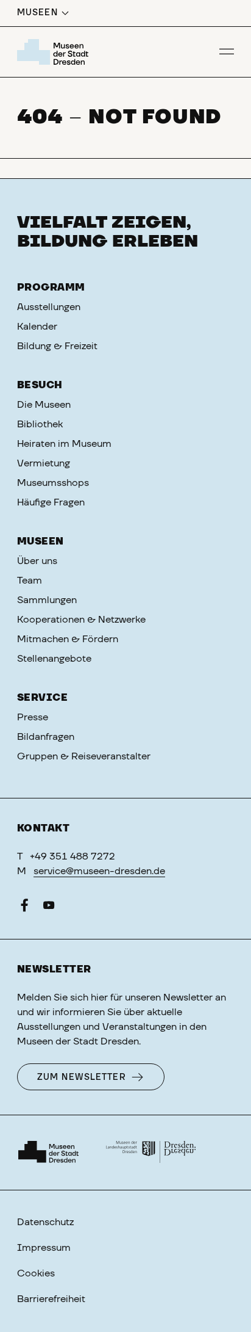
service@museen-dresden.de (99, 871)
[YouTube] (48, 908)
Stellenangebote (54, 659)
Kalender (37, 326)
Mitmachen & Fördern (67, 639)
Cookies (36, 1273)
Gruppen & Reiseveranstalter (83, 756)
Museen (40, 541)
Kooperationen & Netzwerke (81, 619)
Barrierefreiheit (51, 1299)
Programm (51, 287)
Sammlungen (47, 600)
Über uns (37, 561)
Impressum (44, 1248)
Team (29, 580)
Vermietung (43, 463)
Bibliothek (40, 424)
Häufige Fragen (51, 502)
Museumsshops (53, 483)
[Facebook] (24, 908)
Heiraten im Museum (64, 444)
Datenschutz (45, 1222)
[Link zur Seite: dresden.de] (151, 1152)
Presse (32, 717)
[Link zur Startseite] (54, 51)
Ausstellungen (48, 307)
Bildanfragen (45, 737)
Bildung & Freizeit (57, 346)
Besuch (40, 385)
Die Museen (44, 405)
